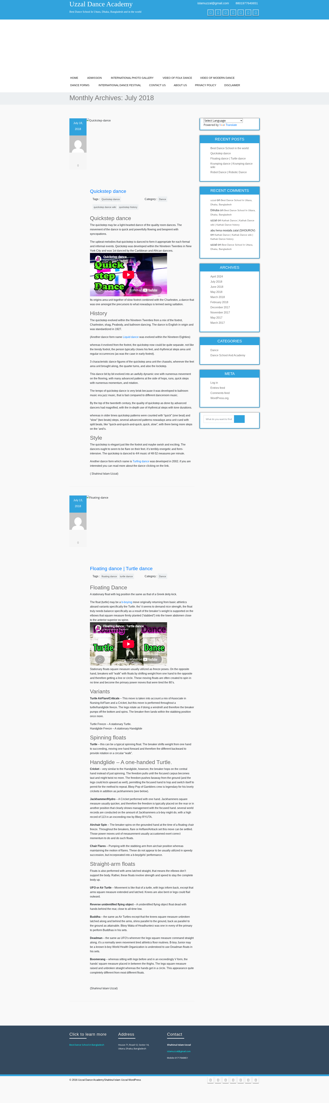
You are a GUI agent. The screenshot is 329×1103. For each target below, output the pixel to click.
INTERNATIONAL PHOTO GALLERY (132, 77)
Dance (162, 199)
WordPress (134, 1079)
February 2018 (219, 302)
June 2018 (216, 286)
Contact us (157, 85)
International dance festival (120, 85)
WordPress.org (219, 398)
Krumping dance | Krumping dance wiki (231, 165)
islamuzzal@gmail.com (213, 3)
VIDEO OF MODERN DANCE (217, 77)
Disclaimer (232, 85)
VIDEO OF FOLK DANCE (177, 77)
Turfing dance (141, 461)
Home (74, 77)
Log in (214, 382)
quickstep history (128, 207)
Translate (231, 124)
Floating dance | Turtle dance (121, 568)
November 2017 (220, 312)
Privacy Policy (205, 85)
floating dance (109, 576)
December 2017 (220, 307)
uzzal (213, 200)
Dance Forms (79, 85)
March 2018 (217, 297)
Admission (94, 77)
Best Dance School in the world (229, 148)
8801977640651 (247, 3)
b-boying (126, 602)
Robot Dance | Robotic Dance (228, 172)
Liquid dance (131, 337)
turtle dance (126, 576)
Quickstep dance (108, 191)
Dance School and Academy (227, 355)
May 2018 (216, 291)
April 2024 (216, 276)
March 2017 (217, 322)
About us (180, 85)
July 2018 (216, 281)
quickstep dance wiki (105, 207)
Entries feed (217, 387)
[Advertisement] (164, 49)
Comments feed (220, 393)
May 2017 (216, 317)
